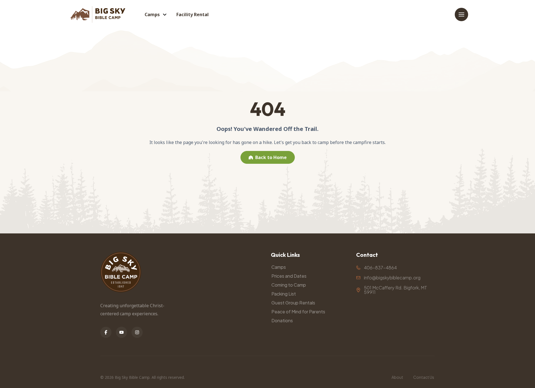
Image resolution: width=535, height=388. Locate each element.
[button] (461, 14)
